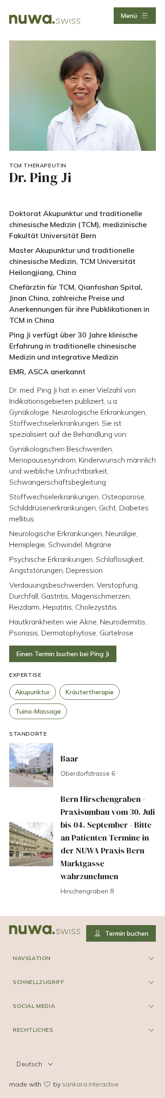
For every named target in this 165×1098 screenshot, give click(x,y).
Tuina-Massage (38, 711)
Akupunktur (32, 692)
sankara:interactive (90, 1084)
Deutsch (29, 1064)
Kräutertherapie (90, 692)
